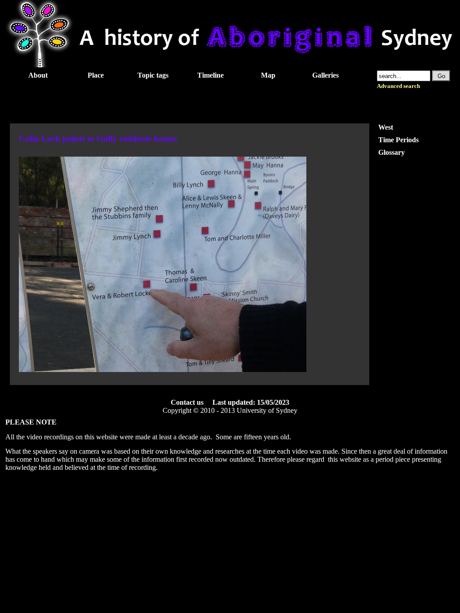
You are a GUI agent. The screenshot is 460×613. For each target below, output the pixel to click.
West (385, 127)
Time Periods (398, 140)
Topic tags (152, 75)
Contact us (187, 402)
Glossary (391, 152)
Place (96, 75)
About (38, 75)
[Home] (230, 65)
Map (268, 75)
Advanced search (398, 86)
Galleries (325, 75)
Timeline (210, 75)
